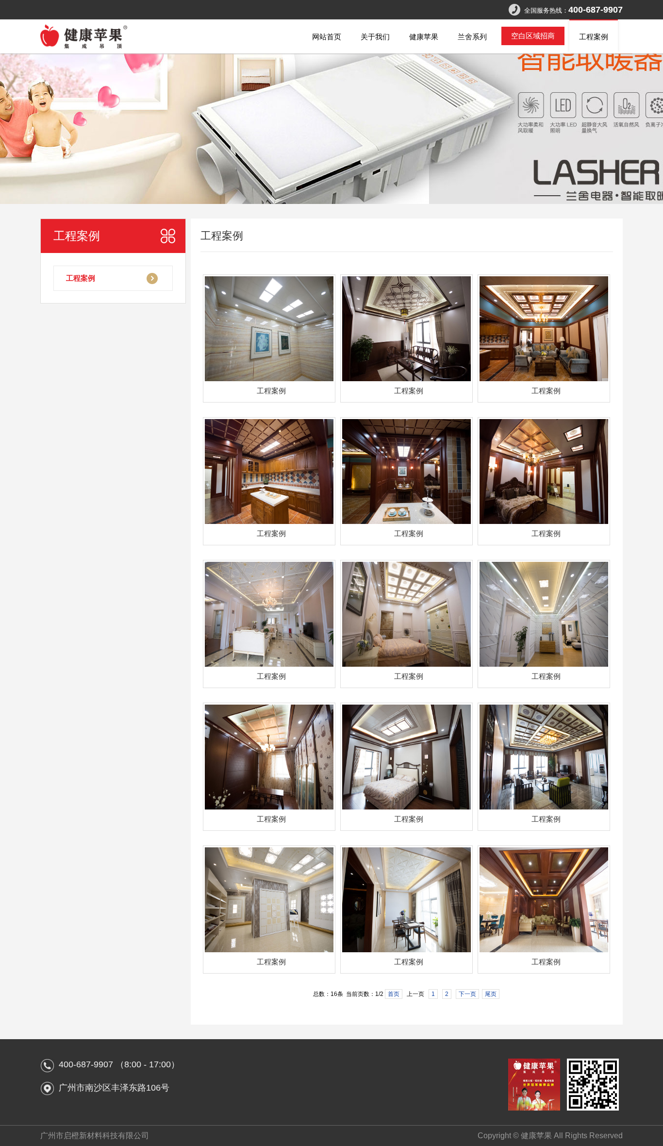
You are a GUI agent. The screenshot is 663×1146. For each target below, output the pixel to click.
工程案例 (593, 37)
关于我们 (375, 37)
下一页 (467, 994)
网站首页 (326, 37)
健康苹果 (423, 37)
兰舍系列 (472, 37)
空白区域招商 (533, 36)
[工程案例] (269, 379)
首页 (393, 994)
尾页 (491, 994)
